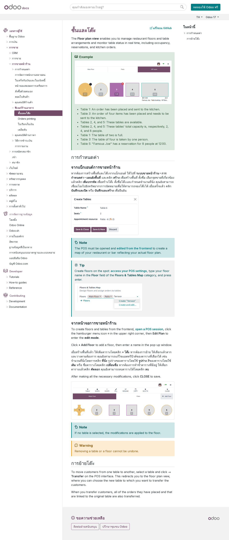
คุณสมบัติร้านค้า (24, 102)
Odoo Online (16, 225)
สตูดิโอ (13, 200)
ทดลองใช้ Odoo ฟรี (205, 7)
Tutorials (14, 276)
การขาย (13, 47)
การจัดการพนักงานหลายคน (30, 74)
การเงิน (13, 41)
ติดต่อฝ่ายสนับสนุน (85, 526)
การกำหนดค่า (22, 69)
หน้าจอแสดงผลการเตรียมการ (31, 85)
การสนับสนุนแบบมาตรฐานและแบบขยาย (32, 252)
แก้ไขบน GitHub (162, 28)
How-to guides (18, 282)
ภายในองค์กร (16, 236)
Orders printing (27, 118)
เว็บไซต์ (13, 167)
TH (198, 17)
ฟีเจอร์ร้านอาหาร (24, 107)
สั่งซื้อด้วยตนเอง (24, 91)
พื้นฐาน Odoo (17, 36)
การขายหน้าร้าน (21, 63)
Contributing (17, 295)
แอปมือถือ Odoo (18, 258)
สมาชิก (16, 162)
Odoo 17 (211, 17)
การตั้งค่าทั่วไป (17, 206)
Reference (15, 287)
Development (17, 301)
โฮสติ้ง (13, 219)
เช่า (14, 157)
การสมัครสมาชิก (21, 151)
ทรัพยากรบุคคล (17, 178)
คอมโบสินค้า (22, 96)
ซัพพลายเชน (16, 173)
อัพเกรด (13, 241)
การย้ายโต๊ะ (193, 38)
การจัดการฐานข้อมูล (20, 214)
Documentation (18, 306)
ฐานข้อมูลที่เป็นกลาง (20, 247)
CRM (15, 52)
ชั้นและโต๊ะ (24, 113)
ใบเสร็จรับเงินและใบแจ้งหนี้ (30, 80)
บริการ (12, 189)
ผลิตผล (13, 195)
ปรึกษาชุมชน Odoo (114, 526)
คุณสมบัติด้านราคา (25, 135)
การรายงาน (21, 146)
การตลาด (14, 184)
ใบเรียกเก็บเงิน (26, 124)
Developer (15, 271)
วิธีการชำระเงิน (23, 140)
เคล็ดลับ (22, 129)
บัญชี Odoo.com (18, 263)
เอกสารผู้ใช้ (15, 30)
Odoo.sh (14, 230)
